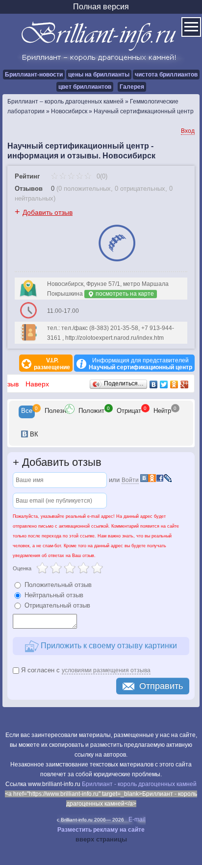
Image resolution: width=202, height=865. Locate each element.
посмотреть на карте (124, 293)
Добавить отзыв (48, 212)
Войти (130, 480)
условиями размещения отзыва (106, 670)
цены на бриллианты (98, 74)
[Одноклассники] (174, 384)
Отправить (161, 686)
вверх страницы (101, 839)
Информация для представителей (140, 364)
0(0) (101, 176)
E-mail (137, 819)
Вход (188, 130)
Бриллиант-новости (34, 74)
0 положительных (84, 188)
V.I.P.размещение (52, 364)
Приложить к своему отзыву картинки (108, 645)
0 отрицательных (140, 188)
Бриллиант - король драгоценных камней (139, 784)
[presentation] (27, 412)
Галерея (132, 86)
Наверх (37, 384)
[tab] (27, 412)
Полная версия (101, 6)
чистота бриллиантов (166, 74)
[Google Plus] (184, 384)
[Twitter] (164, 384)
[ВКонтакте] (154, 384)
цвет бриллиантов (84, 86)
